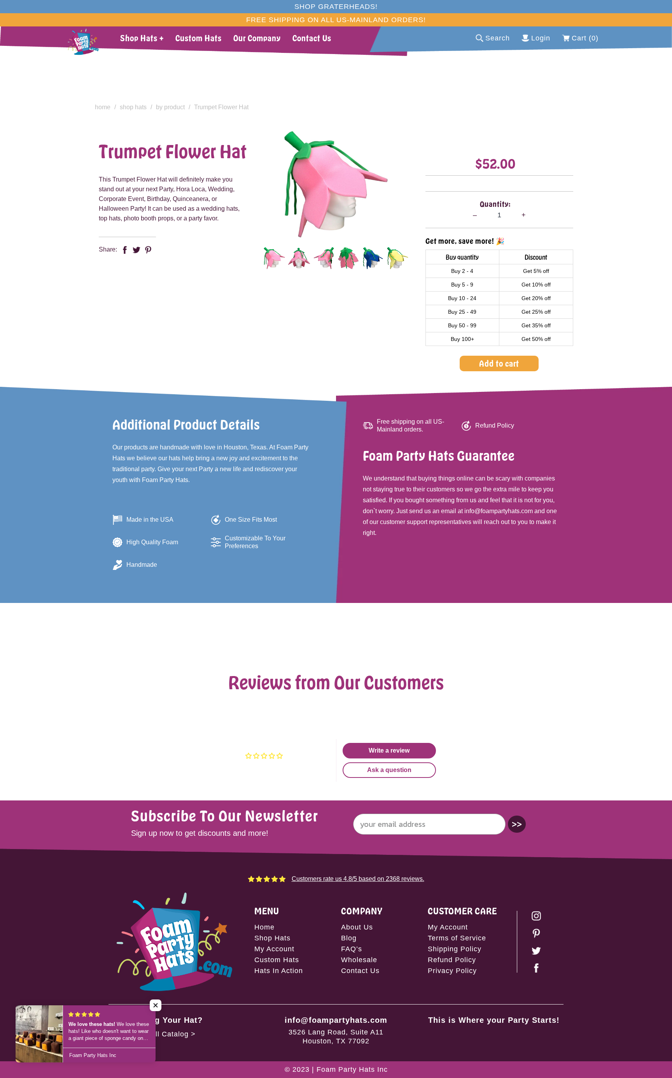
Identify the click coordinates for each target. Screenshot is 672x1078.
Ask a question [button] (389, 770)
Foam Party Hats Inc (352, 1069)
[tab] (274, 258)
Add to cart (499, 363)
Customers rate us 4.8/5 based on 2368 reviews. (358, 878)
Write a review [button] (389, 750)
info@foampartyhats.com (336, 1020)
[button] (155, 1005)
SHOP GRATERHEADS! (336, 6)
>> (517, 824)
